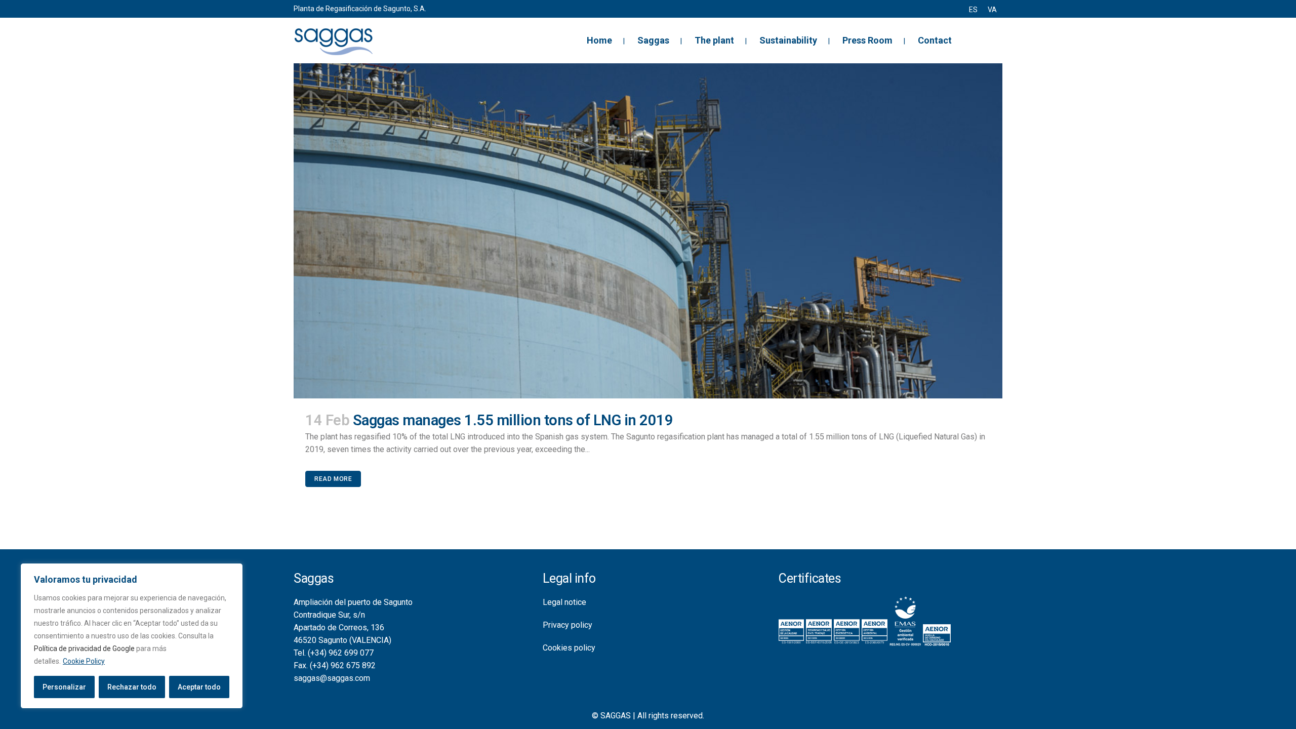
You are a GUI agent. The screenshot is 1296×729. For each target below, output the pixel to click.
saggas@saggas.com (332, 678)
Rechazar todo (131, 687)
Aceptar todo (199, 687)
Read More (333, 478)
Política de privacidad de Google (84, 648)
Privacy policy (567, 625)
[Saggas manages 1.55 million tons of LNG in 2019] (648, 230)
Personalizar (64, 687)
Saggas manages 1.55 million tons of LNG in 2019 (513, 420)
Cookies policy (569, 648)
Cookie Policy (84, 661)
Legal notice (564, 602)
